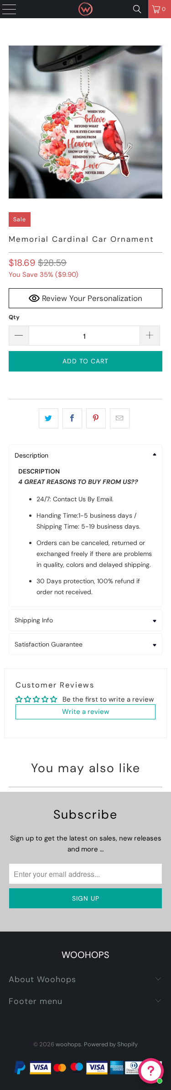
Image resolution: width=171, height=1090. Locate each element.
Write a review (85, 711)
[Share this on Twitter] (48, 418)
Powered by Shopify (111, 1044)
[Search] (137, 9)
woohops (68, 1044)
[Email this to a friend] (120, 418)
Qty (14, 317)
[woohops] (86, 9)
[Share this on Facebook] (72, 418)
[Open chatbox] (151, 1071)
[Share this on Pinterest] (96, 418)
